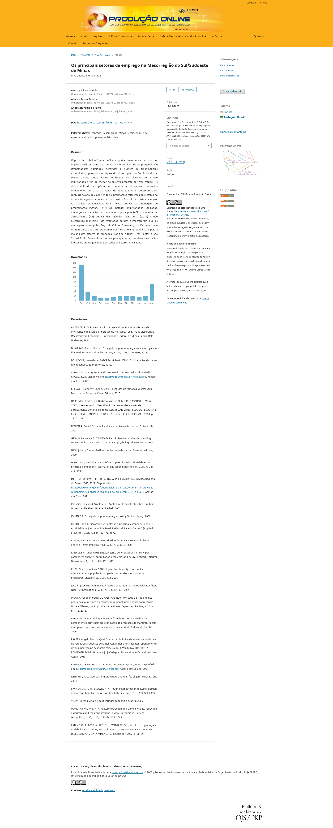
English (228, 112)
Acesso (263, 2)
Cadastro (251, 2)
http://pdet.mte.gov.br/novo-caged (125, 376)
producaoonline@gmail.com (98, 790)
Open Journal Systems (233, 132)
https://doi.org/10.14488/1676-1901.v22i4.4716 (104, 122)
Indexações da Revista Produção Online (183, 36)
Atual (84, 36)
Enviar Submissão (232, 91)
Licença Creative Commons (127, 772)
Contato (72, 43)
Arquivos (98, 36)
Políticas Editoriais (119, 36)
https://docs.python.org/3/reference (97, 668)
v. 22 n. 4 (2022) (102, 54)
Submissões (145, 36)
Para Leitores (227, 65)
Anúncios (216, 36)
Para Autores (227, 70)
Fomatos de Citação (179, 145)
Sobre (69, 36)
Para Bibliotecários (229, 75)
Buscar (260, 36)
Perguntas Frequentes (96, 43)
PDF (173, 89)
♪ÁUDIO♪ (189, 89)
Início (74, 54)
